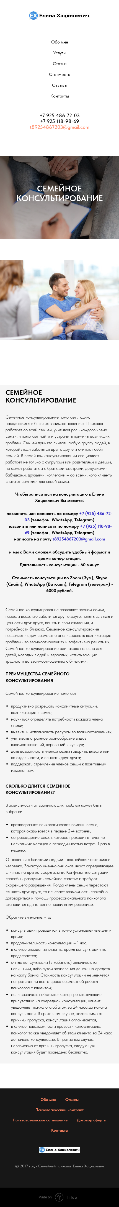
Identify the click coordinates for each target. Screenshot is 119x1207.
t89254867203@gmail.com (59, 127)
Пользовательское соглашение (40, 1120)
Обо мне (59, 42)
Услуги (59, 52)
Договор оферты (91, 1120)
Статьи (59, 63)
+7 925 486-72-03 (60, 115)
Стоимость (59, 74)
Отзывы (59, 85)
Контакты (59, 96)
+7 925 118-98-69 (59, 121)
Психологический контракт (59, 1110)
